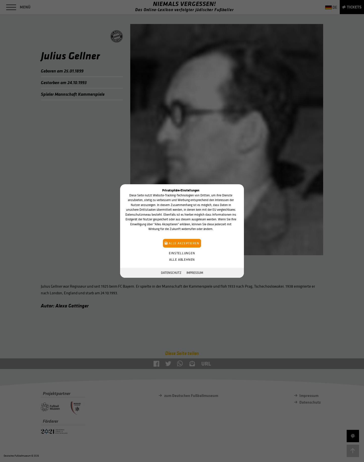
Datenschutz (171, 273)
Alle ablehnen (182, 259)
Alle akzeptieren (183, 243)
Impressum (194, 273)
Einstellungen (182, 253)
